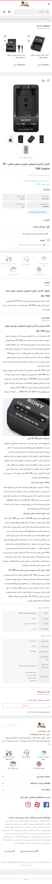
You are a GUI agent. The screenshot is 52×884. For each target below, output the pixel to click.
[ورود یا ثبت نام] (9, 11)
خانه (48, 19)
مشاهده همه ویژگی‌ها (38, 212)
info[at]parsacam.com (38, 735)
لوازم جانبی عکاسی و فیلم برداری (18, 19)
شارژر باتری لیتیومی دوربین (34, 181)
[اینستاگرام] (28, 805)
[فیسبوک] (46, 805)
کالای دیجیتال (40, 19)
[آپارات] (37, 805)
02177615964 (41, 731)
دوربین (32, 19)
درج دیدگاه (26, 705)
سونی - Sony (41, 184)
